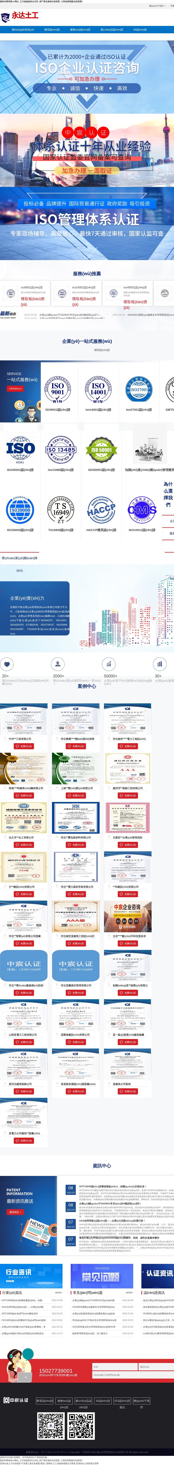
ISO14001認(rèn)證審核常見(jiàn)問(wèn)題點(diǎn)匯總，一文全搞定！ (24, 1321)
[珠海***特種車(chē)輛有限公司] (24, 754)
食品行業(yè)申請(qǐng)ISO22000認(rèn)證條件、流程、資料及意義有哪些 (119, 1237)
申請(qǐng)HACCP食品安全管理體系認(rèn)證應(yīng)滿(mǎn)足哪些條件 (94, 1321)
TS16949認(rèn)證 (61, 530)
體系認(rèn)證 (52, 29)
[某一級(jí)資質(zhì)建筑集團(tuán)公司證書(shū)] (128, 1001)
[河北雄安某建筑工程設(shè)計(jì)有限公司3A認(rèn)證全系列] (76, 902)
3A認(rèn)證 (140, 29)
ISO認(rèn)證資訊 (54, 36)
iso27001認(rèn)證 (139, 409)
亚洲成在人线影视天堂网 (87, 1463)
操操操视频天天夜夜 (66, 1463)
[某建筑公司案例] (128, 1050)
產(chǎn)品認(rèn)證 (112, 29)
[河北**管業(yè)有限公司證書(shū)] (24, 902)
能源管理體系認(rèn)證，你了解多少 (90, 1333)
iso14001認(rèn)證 (98, 409)
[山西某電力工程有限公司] (24, 1001)
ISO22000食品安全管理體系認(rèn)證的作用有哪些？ (93, 1328)
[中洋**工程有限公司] (24, 705)
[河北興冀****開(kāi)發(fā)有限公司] (76, 705)
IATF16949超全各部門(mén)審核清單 (20, 1313)
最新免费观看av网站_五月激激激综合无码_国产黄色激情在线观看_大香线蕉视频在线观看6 (41, 1)
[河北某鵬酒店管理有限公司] (76, 951)
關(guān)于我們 (156, 6)
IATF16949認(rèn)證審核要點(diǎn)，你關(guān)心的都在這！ (22, 1301)
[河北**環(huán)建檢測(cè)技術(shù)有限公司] (24, 951)
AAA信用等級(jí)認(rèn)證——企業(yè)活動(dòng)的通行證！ (112, 1220)
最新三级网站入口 (48, 1463)
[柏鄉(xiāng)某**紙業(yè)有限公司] (128, 951)
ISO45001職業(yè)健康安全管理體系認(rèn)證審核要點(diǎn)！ (93, 1308)
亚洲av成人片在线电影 (10, 1463)
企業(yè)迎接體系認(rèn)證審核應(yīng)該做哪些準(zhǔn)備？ (93, 1314)
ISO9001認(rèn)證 (57, 409)
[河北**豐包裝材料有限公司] (76, 803)
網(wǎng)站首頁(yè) (23, 29)
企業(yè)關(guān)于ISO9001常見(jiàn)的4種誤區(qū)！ (93, 1301)
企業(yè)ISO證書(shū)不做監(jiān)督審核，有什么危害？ (24, 1328)
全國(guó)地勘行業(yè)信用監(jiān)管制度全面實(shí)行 (23, 1334)
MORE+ (59, 1292)
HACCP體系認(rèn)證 (101, 530)
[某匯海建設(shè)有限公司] (76, 1001)
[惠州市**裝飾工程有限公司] (128, 754)
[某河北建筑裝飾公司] (24, 1050)
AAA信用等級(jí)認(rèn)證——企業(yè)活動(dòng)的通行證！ (23, 1308)
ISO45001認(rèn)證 (20, 470)
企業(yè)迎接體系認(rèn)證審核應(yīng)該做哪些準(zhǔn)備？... (73, 318)
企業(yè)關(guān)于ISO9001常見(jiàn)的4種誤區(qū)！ (110, 1203)
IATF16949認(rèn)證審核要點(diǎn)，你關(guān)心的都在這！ (113, 1186)
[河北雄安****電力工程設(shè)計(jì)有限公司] (128, 705)
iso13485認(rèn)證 (61, 470)
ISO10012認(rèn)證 (142, 530)
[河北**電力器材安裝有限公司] (76, 853)
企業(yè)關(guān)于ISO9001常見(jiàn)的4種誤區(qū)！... (70, 314)
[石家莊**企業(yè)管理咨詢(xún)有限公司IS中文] (128, 803)
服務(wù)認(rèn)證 (80, 29)
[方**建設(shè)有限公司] (24, 853)
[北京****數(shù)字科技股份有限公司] (128, 902)
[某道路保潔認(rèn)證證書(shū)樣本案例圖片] (76, 1050)
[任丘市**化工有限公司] (24, 803)
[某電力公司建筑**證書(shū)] (24, 1099)
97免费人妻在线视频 (30, 1463)
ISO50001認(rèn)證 (101, 470)
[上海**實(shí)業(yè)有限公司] (76, 754)
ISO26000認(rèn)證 (20, 530)
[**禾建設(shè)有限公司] (128, 853)
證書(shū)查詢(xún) (23, 36)
